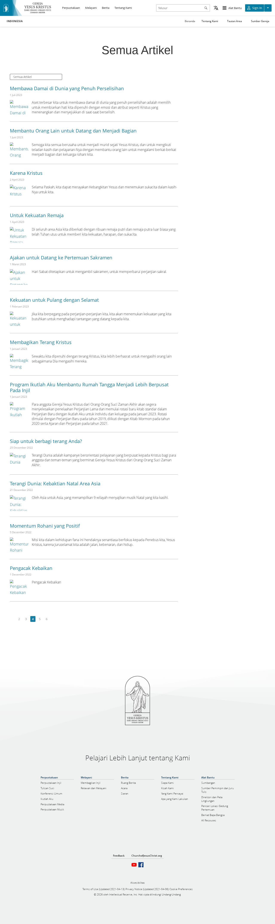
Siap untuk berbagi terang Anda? (46, 441)
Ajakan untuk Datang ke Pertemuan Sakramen (61, 257)
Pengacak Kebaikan (31, 568)
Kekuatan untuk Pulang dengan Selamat (54, 300)
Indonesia (15, 21)
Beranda (190, 21)
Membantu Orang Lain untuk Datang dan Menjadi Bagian (73, 130)
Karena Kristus (26, 173)
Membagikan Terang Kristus (41, 342)
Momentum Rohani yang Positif (45, 525)
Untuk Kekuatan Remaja (37, 215)
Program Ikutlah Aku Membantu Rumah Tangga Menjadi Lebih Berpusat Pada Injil (89, 387)
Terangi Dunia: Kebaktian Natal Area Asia (55, 483)
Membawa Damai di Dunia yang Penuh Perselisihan (67, 88)
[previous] (12, 619)
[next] (53, 619)
